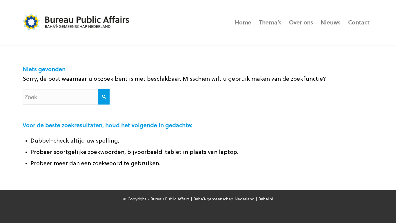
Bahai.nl (265, 199)
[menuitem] (243, 23)
